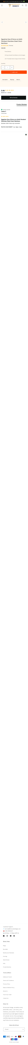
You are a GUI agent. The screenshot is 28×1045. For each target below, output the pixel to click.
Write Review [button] (13, 98)
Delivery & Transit (7, 977)
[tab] (22, 105)
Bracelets (5, 949)
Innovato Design (15, 1042)
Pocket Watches (7, 967)
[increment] (12, 67)
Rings (4, 945)
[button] (2, 5)
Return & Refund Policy (8, 987)
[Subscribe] (23, 1029)
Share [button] (20, 127)
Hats (4, 963)
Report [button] (17, 127)
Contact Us (5, 998)
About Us (5, 991)
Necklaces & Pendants (8, 952)
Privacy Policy (6, 984)
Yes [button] (14, 127)
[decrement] (3, 67)
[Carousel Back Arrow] (2, 22)
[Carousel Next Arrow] (26, 22)
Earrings (5, 956)
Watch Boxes (6, 960)
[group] (13, 90)
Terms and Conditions (8, 980)
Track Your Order (7, 994)
